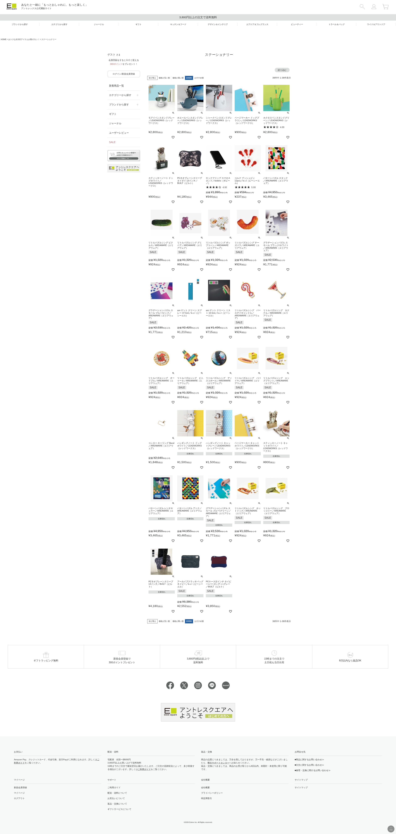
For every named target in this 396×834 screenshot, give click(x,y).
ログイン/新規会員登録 (124, 74)
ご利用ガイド (144, 769)
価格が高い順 (178, 78)
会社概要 (205, 787)
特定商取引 (206, 798)
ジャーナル (115, 123)
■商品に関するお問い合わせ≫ (309, 759)
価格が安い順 (164, 78)
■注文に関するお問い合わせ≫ (309, 765)
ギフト (112, 114)
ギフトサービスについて (119, 809)
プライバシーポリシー (212, 793)
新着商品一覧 (116, 85)
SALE (112, 142)
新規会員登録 (20, 787)
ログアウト (19, 798)
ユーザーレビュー (119, 133)
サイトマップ (301, 787)
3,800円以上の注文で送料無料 (198, 17)
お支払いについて (116, 798)
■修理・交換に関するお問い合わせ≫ (313, 770)
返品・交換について (117, 803)
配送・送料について (117, 793)
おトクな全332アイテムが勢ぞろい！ (23, 39)
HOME (3, 39)
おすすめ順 (199, 78)
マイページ (19, 793)
